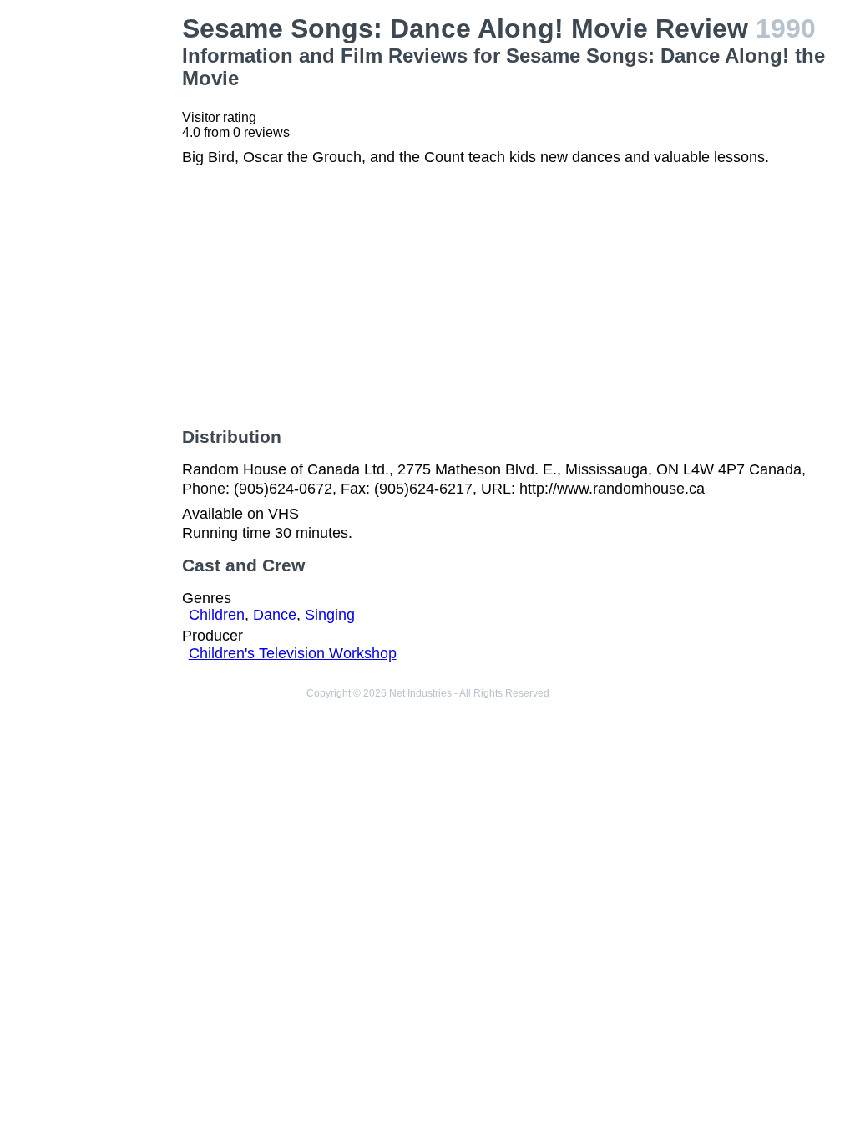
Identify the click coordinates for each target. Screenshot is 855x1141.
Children (217, 614)
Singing (330, 614)
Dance (274, 614)
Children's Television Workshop (293, 653)
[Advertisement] (94, 264)
